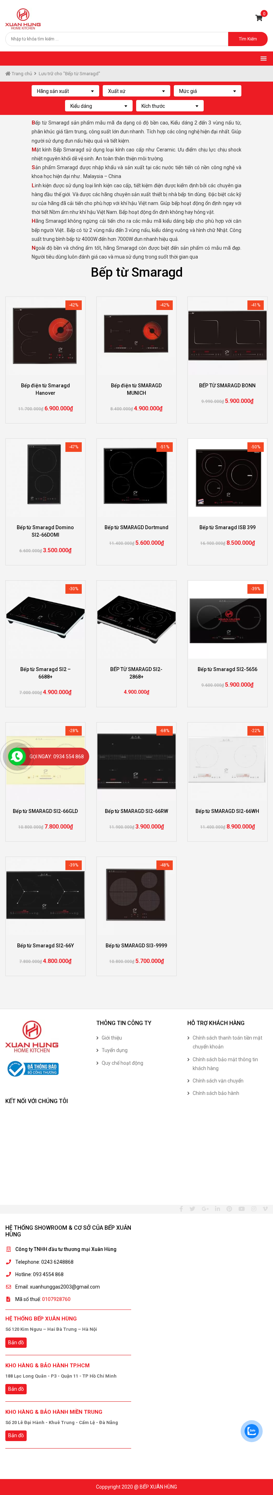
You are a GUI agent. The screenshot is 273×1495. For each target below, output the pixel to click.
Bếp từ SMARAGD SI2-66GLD (45, 811)
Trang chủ (21, 73)
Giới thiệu (112, 1038)
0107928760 (56, 1299)
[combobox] (65, 90)
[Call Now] (17, 756)
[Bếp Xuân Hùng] (23, 18)
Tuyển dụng (115, 1050)
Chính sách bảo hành (216, 1093)
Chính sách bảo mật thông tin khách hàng (225, 1064)
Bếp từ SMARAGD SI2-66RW (136, 811)
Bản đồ (16, 1342)
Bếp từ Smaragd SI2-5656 (227, 669)
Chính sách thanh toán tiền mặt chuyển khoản (227, 1042)
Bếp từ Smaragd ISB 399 (227, 527)
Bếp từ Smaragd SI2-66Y (45, 945)
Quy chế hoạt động (122, 1063)
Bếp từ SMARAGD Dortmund (136, 527)
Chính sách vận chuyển (218, 1081)
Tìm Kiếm (248, 39)
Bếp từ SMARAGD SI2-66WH (227, 811)
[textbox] (65, 91)
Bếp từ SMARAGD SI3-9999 (136, 945)
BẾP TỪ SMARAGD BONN (227, 385)
